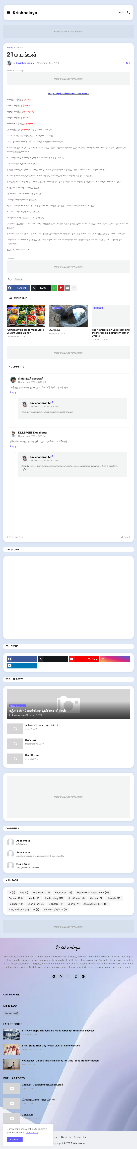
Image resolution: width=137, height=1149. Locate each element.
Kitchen (96, 898)
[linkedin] (22, 665)
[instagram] (115, 659)
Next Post (123, 537)
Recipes (16, 903)
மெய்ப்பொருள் (32, 754)
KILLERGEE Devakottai (32, 432)
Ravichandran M (40, 403)
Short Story (36, 903)
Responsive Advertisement (68, 31)
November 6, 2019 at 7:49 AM (32, 382)
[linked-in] (68, 976)
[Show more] (74, 288)
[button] (8, 13)
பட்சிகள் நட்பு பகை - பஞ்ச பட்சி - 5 (41, 724)
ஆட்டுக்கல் (54, 329)
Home (10, 47)
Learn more (32, 1132)
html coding (54, 898)
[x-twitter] (53, 659)
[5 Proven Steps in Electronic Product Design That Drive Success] (11, 1034)
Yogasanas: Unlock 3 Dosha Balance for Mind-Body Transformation (60, 1060)
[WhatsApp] (54, 288)
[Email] (67, 288)
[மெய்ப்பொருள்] (15, 758)
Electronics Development (93, 892)
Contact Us (80, 1137)
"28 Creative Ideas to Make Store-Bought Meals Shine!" (26, 331)
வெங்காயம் (30, 739)
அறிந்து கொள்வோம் (96, 903)
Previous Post (16, 537)
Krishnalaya (25, 12)
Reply (13, 392)
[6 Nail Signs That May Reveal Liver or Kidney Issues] (11, 1049)
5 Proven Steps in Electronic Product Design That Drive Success (58, 1030)
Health (34, 898)
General (20, 47)
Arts (24, 892)
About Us (66, 1137)
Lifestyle (114, 898)
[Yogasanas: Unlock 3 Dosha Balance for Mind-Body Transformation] (11, 1064)
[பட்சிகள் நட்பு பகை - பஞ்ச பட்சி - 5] (15, 728)
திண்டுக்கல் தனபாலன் (30, 378)
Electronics (63, 892)
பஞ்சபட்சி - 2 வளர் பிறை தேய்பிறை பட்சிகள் (42, 1084)
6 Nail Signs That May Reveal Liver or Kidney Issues (51, 1045)
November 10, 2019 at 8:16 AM (44, 406)
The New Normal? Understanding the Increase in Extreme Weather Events (111, 332)
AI (12, 892)
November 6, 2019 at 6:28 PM (32, 436)
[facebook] (22, 659)
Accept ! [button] (14, 1139)
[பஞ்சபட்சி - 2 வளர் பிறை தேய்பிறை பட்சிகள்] (11, 1088)
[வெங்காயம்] (15, 743)
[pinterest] (83, 976)
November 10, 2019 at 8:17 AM (44, 460)
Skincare (56, 903)
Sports (73, 903)
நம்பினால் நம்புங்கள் (55, 909)
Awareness (41, 892)
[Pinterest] (61, 288)
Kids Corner (76, 898)
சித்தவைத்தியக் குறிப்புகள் (24, 909)
